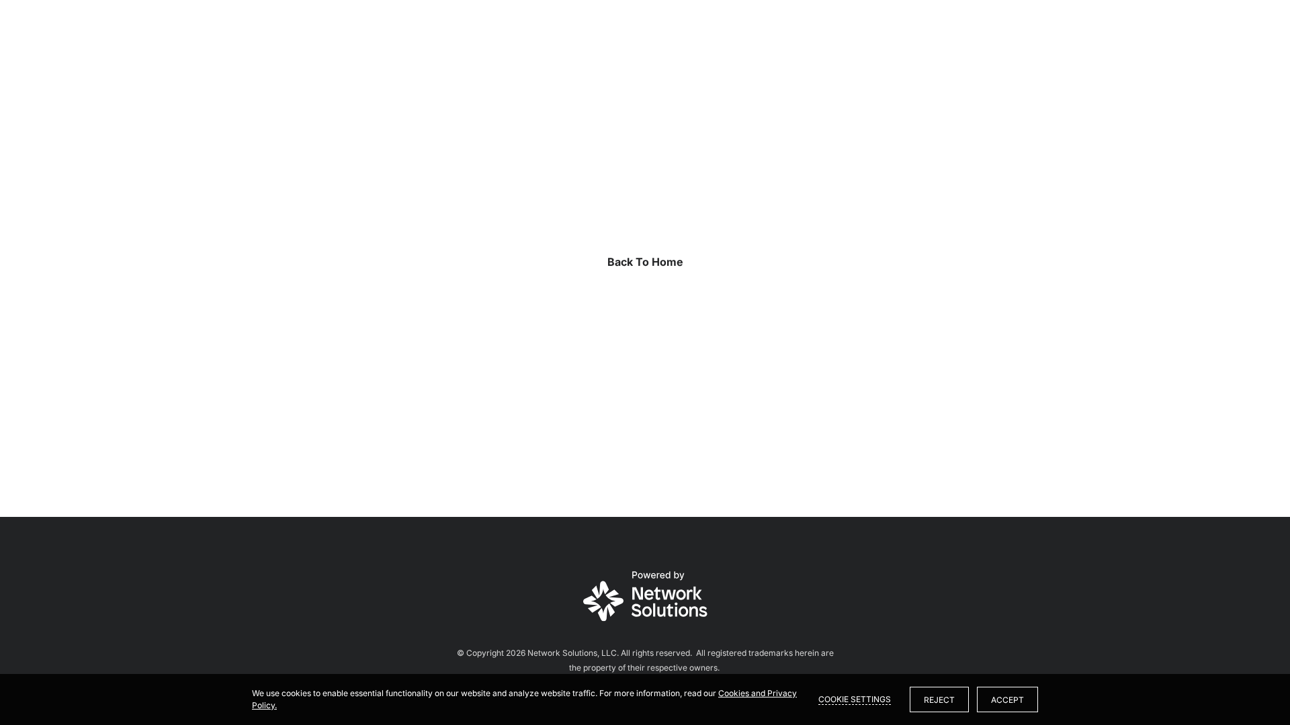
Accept (1007, 700)
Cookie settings (854, 699)
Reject (939, 700)
